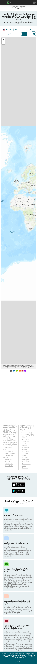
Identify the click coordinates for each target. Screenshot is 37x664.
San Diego (25, 453)
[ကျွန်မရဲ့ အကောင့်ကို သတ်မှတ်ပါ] (34, 2)
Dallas (24, 455)
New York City (26, 439)
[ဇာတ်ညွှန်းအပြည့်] (34, 30)
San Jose (25, 458)
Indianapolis (25, 460)
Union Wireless (7, 440)
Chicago (24, 443)
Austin (24, 466)
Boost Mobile (9, 466)
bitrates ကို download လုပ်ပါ (28, 34)
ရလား (18, 661)
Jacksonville (25, 462)
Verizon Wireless (10, 453)
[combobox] (6, 29)
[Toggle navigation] (3, 3)
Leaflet (4, 365)
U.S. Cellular (8, 462)
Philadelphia (25, 447)
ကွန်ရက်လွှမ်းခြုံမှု (24, 34)
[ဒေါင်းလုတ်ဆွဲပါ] (18, 484)
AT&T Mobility (9, 451)
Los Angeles (25, 441)
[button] (3, 39)
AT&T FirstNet (9, 464)
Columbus (25, 468)
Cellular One (8, 460)
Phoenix (24, 449)
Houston (24, 445)
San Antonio (25, 451)
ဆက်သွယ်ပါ (17, 612)
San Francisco (26, 464)
